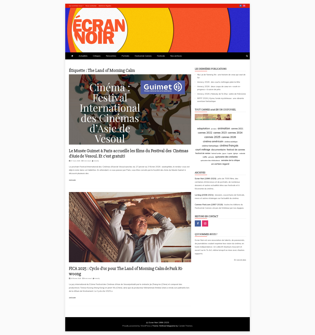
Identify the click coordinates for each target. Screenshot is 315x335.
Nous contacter (91, 6)
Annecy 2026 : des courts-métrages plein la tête (218, 82)
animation (224, 128)
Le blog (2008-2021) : (205, 195)
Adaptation (203, 128)
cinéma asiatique (230, 142)
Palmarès (211, 157)
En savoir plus (240, 260)
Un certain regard (220, 163)
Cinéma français (229, 145)
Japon (224, 153)
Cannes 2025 (212, 137)
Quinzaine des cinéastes (226, 156)
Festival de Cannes (143, 56)
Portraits (125, 56)
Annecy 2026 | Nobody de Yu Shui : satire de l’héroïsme (221, 94)
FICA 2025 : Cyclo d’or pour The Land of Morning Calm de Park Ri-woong (126, 271)
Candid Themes (185, 326)
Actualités (83, 56)
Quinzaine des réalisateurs (210, 160)
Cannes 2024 (235, 132)
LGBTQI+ (235, 153)
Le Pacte (230, 153)
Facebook (240, 6)
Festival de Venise (202, 153)
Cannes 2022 (205, 132)
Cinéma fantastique (210, 146)
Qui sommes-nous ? (76, 6)
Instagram (244, 6)
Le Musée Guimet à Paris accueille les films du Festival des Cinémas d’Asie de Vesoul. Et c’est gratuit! (128, 153)
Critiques (97, 56)
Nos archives (176, 56)
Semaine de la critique (230, 160)
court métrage (202, 149)
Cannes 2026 (228, 137)
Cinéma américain (213, 141)
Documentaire (218, 149)
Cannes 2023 (220, 132)
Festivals (161, 56)
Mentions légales (105, 6)
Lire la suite (72, 180)
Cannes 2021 (237, 128)
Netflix (205, 157)
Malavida (242, 153)
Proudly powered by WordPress (136, 326)
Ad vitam (214, 129)
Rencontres (111, 56)
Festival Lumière (216, 153)
